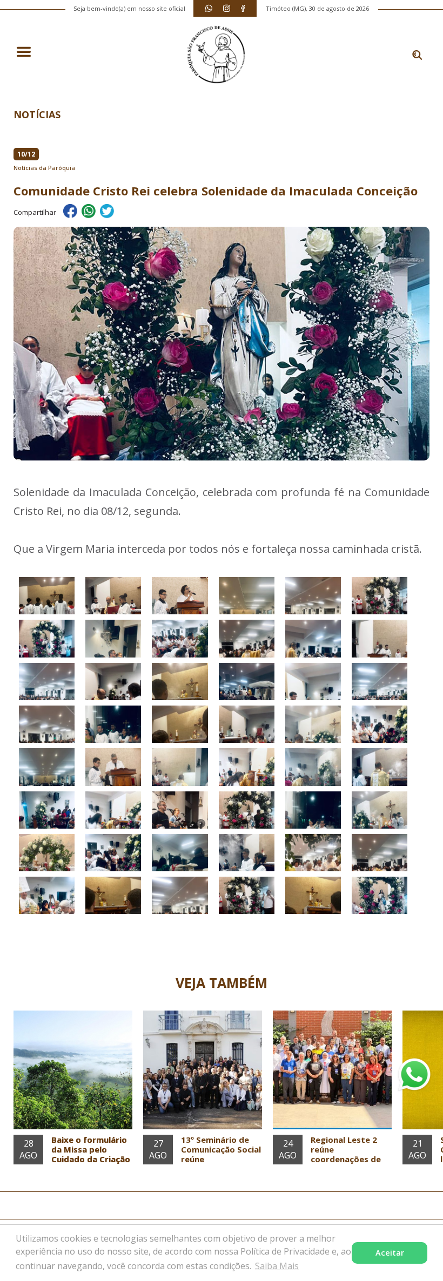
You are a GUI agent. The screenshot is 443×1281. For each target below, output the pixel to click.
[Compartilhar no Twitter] (107, 212)
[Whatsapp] (208, 8)
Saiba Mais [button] (277, 1266)
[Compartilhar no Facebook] (70, 212)
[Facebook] (243, 8)
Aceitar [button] (389, 1253)
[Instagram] (226, 8)
